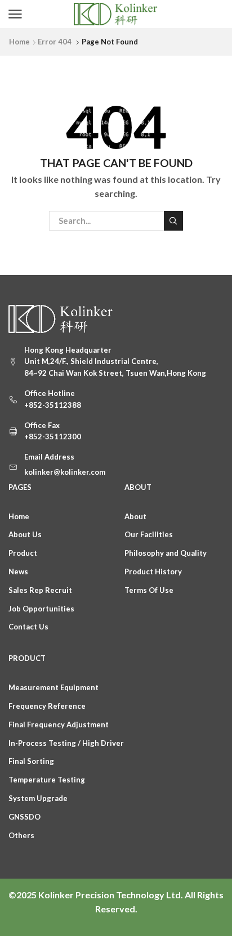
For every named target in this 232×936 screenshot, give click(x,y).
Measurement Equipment (53, 687)
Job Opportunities (41, 608)
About (135, 516)
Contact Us (28, 626)
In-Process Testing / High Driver (66, 743)
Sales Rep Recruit (40, 590)
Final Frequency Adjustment (58, 724)
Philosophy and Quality (165, 552)
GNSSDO (24, 816)
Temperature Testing (46, 779)
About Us (25, 534)
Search (173, 220)
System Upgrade (38, 798)
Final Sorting (31, 761)
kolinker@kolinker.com (64, 471)
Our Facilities (148, 534)
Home (19, 41)
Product (22, 552)
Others (21, 835)
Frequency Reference (47, 705)
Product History (153, 571)
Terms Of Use (148, 590)
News (18, 571)
